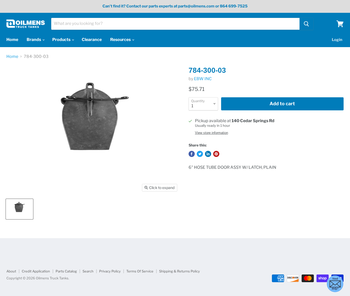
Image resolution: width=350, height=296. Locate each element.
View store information (211, 133)
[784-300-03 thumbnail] (19, 209)
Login (337, 39)
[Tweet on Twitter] (200, 154)
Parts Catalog (66, 271)
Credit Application (36, 271)
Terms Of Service (139, 271)
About (11, 271)
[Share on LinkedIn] (208, 154)
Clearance (92, 39)
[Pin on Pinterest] (216, 154)
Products (61, 39)
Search (88, 271)
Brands (34, 39)
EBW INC (203, 78)
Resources (120, 39)
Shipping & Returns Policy (179, 271)
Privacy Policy (110, 271)
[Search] (306, 24)
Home (12, 39)
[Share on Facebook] (192, 154)
